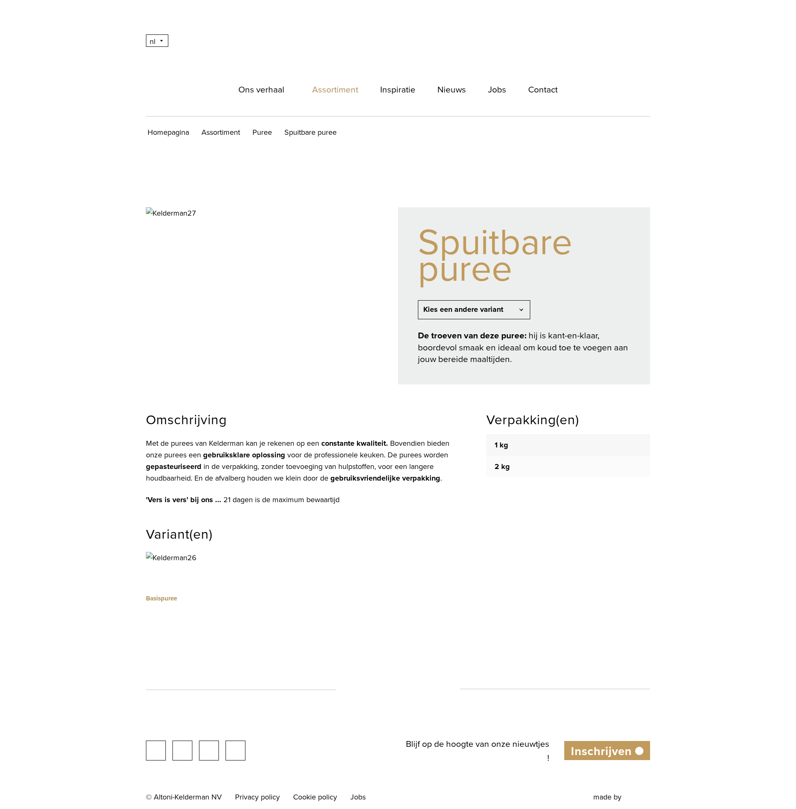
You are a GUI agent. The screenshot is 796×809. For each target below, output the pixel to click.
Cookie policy (315, 797)
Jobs (497, 89)
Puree (262, 132)
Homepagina (168, 132)
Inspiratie (397, 89)
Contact (543, 89)
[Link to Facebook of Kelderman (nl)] (156, 750)
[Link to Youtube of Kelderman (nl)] (235, 750)
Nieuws (451, 89)
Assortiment (335, 89)
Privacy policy (257, 797)
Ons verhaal (261, 89)
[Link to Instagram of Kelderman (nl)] (182, 750)
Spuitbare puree (310, 132)
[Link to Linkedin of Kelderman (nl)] (209, 750)
